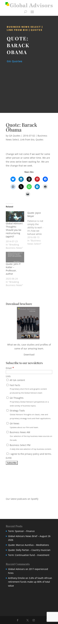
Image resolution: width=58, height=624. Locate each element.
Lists (8, 376)
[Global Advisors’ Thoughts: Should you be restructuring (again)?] (15, 216)
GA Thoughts (29, 401)
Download (29, 354)
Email (10, 368)
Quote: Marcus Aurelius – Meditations (28, 544)
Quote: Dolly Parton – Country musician (29, 550)
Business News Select (24, 27)
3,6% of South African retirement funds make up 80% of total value (30, 581)
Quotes (36, 30)
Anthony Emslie (16, 578)
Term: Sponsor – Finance (21, 531)
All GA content (17, 380)
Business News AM (30, 436)
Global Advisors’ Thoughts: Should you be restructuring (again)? (14, 230)
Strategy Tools (30, 414)
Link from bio (17, 30)
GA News (24, 425)
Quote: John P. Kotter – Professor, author (13, 268)
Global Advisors (16, 569)
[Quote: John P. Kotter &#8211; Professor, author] (15, 257)
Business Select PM (30, 447)
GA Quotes (14, 61)
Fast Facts (28, 389)
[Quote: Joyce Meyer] (38, 228)
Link (8, 457)
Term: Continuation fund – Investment (28, 555)
